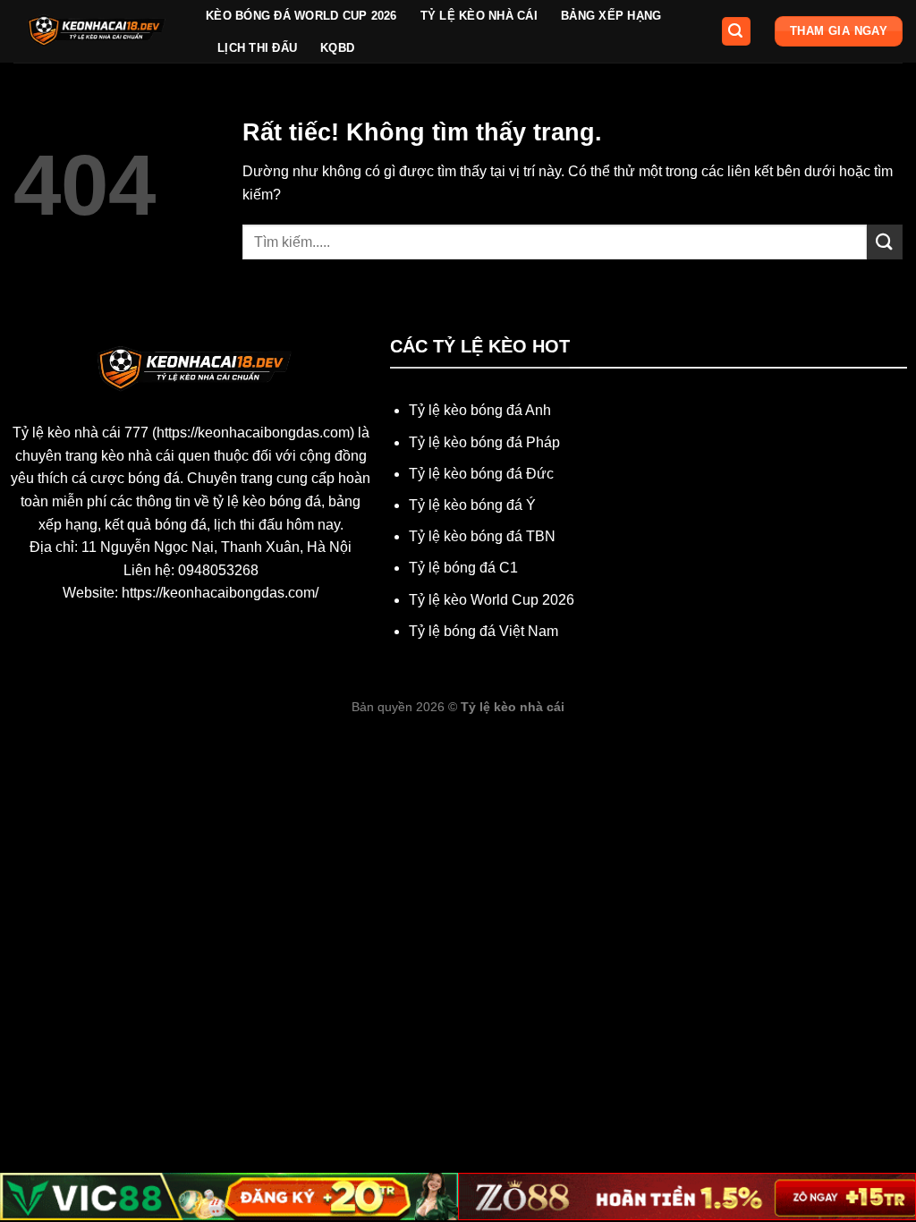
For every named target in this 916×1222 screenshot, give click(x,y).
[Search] (736, 32)
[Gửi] (885, 242)
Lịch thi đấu (257, 48)
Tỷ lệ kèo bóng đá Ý (472, 505)
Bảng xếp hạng (611, 15)
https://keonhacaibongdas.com (253, 432)
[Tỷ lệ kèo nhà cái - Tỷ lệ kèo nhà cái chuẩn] (96, 31)
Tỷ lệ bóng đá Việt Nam (483, 631)
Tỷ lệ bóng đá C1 (463, 567)
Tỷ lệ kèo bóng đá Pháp (484, 442)
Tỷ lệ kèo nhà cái (479, 15)
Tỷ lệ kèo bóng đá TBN (482, 536)
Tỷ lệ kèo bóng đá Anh (480, 410)
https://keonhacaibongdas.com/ (220, 592)
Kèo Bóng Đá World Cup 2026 (301, 15)
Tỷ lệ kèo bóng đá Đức (481, 473)
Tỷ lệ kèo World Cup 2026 (491, 599)
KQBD (337, 48)
